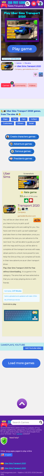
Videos (32, 85)
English (8, 455)
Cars (23, 119)
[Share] (41, 74)
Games (6, 85)
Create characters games (22, 136)
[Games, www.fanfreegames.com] (14, 4)
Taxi (14, 119)
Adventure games (23, 144)
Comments (19, 85)
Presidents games (23, 158)
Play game (22, 48)
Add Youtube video (33, 348)
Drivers (20, 123)
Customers (7, 123)
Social (31, 123)
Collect (34, 119)
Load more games (21, 363)
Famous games (23, 151)
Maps (5, 119)
